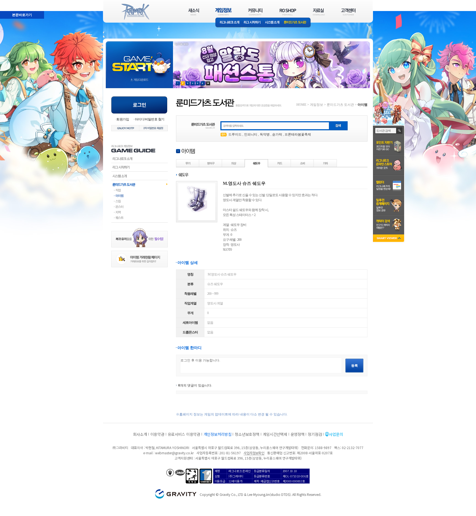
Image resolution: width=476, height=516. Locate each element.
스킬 (139, 201)
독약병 (265, 134)
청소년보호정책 (247, 434)
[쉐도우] (256, 163)
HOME (301, 105)
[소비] (302, 163)
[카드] (279, 163)
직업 (139, 190)
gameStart (139, 59)
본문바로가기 (10, 2)
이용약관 (157, 434)
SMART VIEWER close (389, 238)
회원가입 (122, 119)
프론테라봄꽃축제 (298, 134)
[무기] (187, 163)
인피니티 (250, 134)
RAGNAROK (135, 12)
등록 (354, 366)
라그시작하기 (139, 167)
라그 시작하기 (252, 23)
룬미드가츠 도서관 (296, 23)
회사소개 (140, 434)
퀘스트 (139, 217)
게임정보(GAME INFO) (223, 11)
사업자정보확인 (254, 452)
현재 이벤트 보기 (208, 83)
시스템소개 (272, 23)
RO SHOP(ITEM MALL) (288, 11)
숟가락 (277, 134)
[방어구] (210, 163)
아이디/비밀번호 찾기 (149, 119)
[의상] (233, 163)
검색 (399, 130)
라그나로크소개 (228, 23)
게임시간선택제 (275, 434)
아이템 (139, 195)
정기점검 (315, 434)
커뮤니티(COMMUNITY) (255, 11)
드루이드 (235, 134)
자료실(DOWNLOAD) (318, 11)
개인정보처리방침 (218, 434)
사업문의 (336, 434)
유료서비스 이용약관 (184, 434)
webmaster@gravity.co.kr (174, 452)
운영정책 (298, 434)
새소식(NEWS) (193, 11)
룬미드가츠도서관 (139, 184)
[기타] (325, 163)
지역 (139, 212)
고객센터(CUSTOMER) (348, 11)
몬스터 (139, 206)
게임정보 (316, 105)
